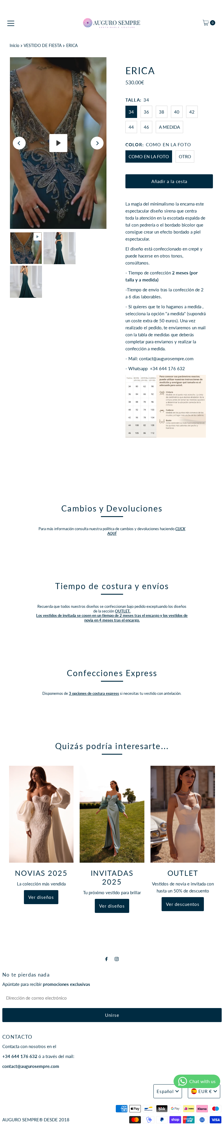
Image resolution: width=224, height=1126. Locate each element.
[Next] (97, 143)
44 (131, 127)
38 (161, 111)
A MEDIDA (169, 127)
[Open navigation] (11, 23)
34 (131, 111)
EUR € (205, 1091)
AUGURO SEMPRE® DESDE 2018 (35, 1119)
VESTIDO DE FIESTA (43, 45)
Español (165, 1091)
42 (192, 111)
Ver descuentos (183, 904)
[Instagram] (117, 958)
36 (146, 111)
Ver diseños (41, 897)
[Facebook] (106, 958)
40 (176, 111)
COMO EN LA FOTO (149, 156)
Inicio (14, 45)
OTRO (185, 156)
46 (146, 127)
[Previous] (19, 143)
